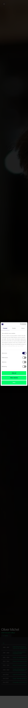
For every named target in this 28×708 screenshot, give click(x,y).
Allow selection (14, 377)
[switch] (24, 357)
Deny (14, 382)
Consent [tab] (5, 328)
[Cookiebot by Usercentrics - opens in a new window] (20, 324)
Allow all (14, 373)
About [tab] (23, 328)
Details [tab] (14, 328)
